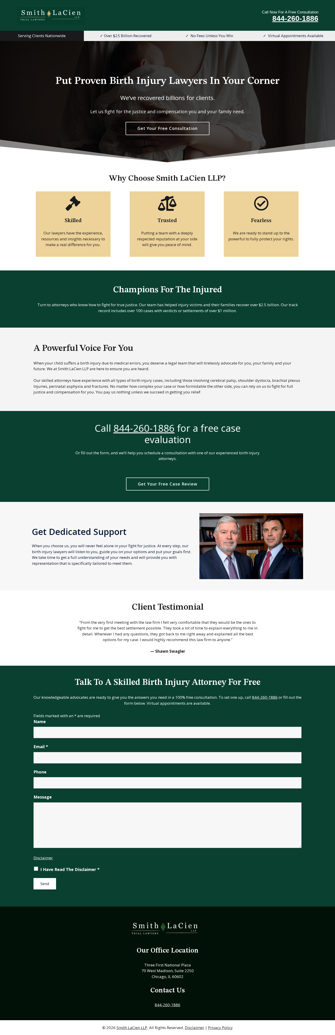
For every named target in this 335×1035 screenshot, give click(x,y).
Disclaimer (43, 857)
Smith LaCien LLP (131, 1027)
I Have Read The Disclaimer (70, 869)
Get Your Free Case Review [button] (167, 484)
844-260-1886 (295, 18)
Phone (40, 772)
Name (40, 721)
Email (41, 746)
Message (43, 797)
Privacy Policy (220, 1027)
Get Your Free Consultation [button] (167, 128)
